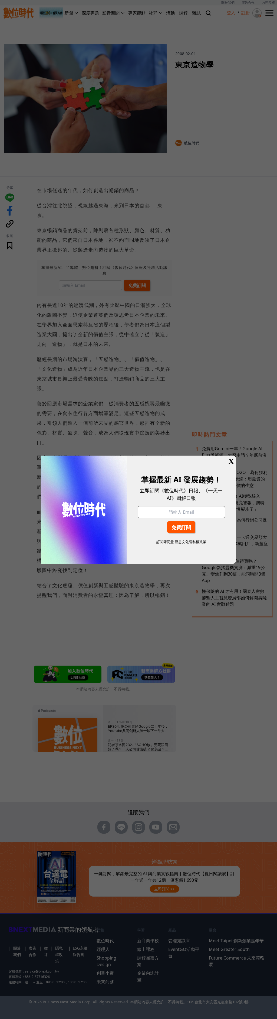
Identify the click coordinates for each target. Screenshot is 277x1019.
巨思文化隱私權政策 (190, 541)
